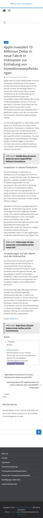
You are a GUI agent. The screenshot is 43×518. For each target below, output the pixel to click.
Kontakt (4, 458)
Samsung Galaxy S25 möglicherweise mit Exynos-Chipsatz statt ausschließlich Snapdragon (23, 385)
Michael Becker (23, 77)
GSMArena (13, 319)
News (6, 42)
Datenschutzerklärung (10, 467)
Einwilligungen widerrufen (11, 480)
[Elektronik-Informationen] (4, 10)
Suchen (38, 432)
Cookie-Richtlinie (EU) (9, 484)
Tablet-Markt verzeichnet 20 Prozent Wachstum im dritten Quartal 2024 (18, 376)
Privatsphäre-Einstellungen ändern (14, 471)
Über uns (5, 454)
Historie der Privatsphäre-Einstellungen (16, 475)
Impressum (6, 462)
